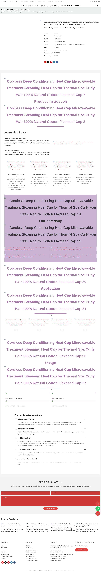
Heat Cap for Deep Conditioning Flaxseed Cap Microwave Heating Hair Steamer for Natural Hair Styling (62, 529)
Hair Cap (16, 9)
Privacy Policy (71, 570)
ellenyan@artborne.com (59, 547)
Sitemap (65, 570)
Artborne (3, 9)
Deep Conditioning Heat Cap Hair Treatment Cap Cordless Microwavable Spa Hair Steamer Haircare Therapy (12, 530)
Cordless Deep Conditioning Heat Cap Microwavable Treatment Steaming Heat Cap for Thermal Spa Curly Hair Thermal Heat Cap (87, 530)
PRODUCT (10, 9)
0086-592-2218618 (95, 2)
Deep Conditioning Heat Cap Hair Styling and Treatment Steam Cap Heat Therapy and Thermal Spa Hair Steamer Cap (37, 530)
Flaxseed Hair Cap (25, 9)
